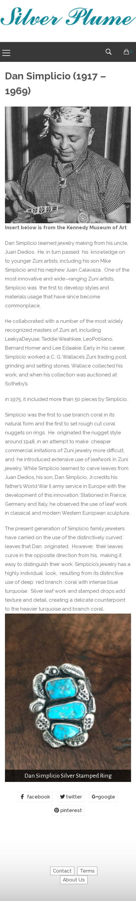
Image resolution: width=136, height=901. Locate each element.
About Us (74, 880)
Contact (62, 871)
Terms (87, 871)
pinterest (71, 810)
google (106, 797)
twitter (74, 797)
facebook (38, 797)
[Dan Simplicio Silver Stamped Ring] (68, 698)
